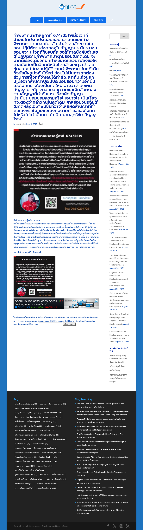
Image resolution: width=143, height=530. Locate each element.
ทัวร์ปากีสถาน (35, 426)
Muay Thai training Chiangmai (28, 413)
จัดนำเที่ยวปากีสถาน (53, 413)
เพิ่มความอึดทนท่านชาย (47, 483)
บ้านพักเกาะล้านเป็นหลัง (39, 439)
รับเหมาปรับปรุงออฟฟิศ (25, 466)
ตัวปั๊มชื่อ (19, 421)
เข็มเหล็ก (45, 475)
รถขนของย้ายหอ (22, 444)
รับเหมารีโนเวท (45, 466)
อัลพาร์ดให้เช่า (37, 470)
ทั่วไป (41, 124)
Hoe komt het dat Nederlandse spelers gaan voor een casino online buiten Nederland (118, 157)
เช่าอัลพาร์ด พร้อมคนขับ (55, 479)
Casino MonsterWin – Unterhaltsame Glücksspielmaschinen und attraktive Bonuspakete (119, 300)
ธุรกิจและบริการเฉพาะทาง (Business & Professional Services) (119, 78)
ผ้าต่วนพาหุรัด (59, 439)
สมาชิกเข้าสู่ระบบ (78, 20)
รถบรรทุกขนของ (40, 444)
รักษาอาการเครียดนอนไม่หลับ (27, 452)
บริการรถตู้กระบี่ (46, 430)
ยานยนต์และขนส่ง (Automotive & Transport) (116, 92)
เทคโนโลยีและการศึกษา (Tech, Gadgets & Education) (118, 135)
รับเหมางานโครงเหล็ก (24, 461)
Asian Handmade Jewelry (26, 404)
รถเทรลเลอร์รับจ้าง (23, 448)
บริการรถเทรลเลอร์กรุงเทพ (26, 435)
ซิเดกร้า (19, 417)
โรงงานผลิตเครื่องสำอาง (46, 488)
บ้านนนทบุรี (21, 439)
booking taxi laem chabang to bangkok (32, 408)
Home (36, 20)
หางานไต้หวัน (21, 470)
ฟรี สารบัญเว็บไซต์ (117, 366)
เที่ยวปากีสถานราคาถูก (24, 483)
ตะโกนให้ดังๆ (114, 370)
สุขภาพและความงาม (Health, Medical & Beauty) (117, 103)
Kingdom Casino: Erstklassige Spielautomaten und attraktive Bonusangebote (118, 279)
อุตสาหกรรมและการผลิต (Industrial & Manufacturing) (119, 125)
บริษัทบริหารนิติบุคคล (49, 435)
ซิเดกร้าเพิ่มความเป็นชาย (37, 417)
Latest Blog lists (54, 20)
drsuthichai (21, 124)
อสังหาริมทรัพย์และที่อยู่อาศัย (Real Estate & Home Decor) (119, 114)
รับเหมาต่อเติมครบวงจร (46, 461)
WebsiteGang (61, 526)
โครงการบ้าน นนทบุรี (24, 488)
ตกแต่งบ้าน (56, 417)
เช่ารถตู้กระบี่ (21, 479)
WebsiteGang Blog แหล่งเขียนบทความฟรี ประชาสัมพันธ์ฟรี (118, 358)
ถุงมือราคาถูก (49, 421)
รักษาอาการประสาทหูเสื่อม (45, 448)
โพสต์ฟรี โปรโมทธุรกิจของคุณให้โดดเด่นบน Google (118, 378)
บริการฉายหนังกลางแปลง (25, 430)
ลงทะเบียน (98, 20)
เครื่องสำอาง (58, 475)
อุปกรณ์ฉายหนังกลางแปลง (26, 475)
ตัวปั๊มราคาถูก (33, 421)
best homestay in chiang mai (53, 404)
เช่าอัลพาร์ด (36, 479)
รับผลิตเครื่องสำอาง (48, 457)
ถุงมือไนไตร (21, 426)
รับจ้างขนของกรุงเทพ (51, 452)
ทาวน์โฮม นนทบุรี (53, 426)
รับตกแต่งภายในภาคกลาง (26, 457)
